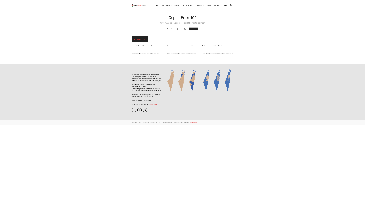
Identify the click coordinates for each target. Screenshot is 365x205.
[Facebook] (134, 110)
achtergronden (187, 5)
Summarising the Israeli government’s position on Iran (144, 45)
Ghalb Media (193, 122)
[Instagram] (139, 110)
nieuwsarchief (166, 5)
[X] (145, 110)
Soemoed (199, 5)
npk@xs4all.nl (153, 104)
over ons (216, 5)
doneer (225, 5)
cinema (209, 5)
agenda (177, 5)
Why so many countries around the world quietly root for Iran (181, 45)
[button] (231, 5)
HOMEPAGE (194, 29)
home (157, 5)
